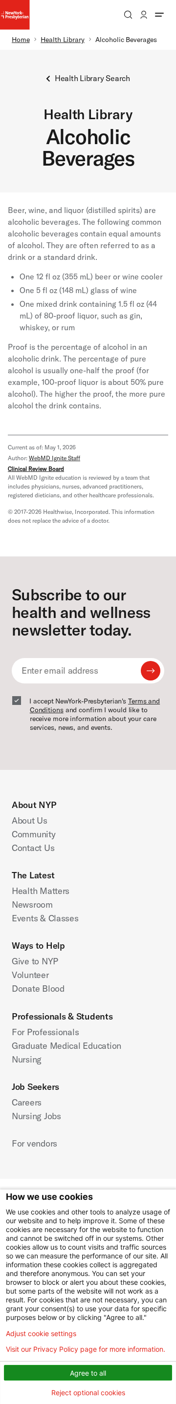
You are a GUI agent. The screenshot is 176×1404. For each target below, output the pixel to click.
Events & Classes (45, 918)
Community (34, 834)
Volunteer (30, 974)
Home (21, 39)
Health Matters (40, 890)
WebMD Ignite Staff (54, 458)
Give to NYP (35, 961)
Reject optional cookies (88, 1392)
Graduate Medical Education (66, 1045)
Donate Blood (38, 988)
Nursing (27, 1059)
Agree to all (88, 1373)
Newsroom (32, 904)
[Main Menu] (159, 15)
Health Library (63, 39)
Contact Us (33, 847)
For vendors (34, 1143)
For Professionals (45, 1032)
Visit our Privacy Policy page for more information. (85, 1349)
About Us (29, 820)
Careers (27, 1102)
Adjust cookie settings (41, 1334)
